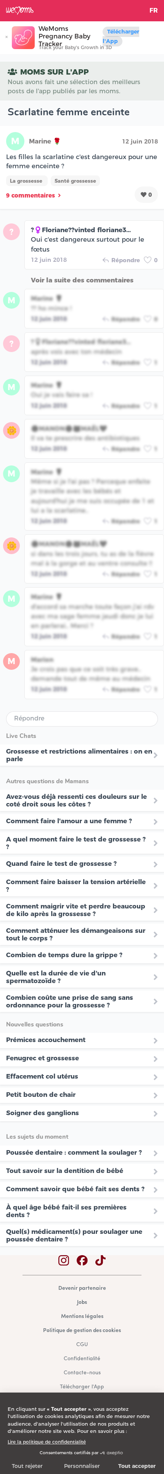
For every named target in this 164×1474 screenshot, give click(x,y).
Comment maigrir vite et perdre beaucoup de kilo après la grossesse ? (75, 910)
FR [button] (154, 10)
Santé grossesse (75, 181)
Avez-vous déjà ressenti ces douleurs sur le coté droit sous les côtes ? (76, 800)
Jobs (82, 1302)
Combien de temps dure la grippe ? (64, 955)
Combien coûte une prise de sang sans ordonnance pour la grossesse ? (69, 1001)
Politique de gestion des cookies (82, 1331)
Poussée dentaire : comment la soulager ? (74, 1152)
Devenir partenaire (82, 1288)
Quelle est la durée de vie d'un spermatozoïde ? (56, 977)
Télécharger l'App (121, 36)
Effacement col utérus (42, 1076)
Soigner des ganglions (42, 1113)
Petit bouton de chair (41, 1094)
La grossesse (27, 181)
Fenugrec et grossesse (42, 1058)
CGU (82, 1345)
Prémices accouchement (45, 1040)
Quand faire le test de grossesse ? (61, 863)
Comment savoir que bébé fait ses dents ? (75, 1189)
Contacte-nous (82, 1373)
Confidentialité (82, 1359)
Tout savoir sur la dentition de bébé (64, 1170)
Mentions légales (82, 1316)
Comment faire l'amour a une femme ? (69, 821)
